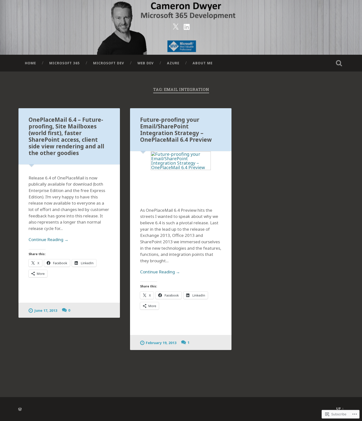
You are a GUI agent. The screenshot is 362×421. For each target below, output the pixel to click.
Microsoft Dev (108, 63)
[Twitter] (176, 26)
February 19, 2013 (161, 342)
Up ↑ (340, 408)
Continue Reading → (48, 239)
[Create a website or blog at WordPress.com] (20, 409)
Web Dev (145, 63)
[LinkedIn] (187, 26)
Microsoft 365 (64, 63)
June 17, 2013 (45, 310)
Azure (173, 63)
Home (30, 63)
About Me (203, 63)
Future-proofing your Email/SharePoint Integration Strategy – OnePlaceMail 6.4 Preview (176, 129)
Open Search (339, 63)
